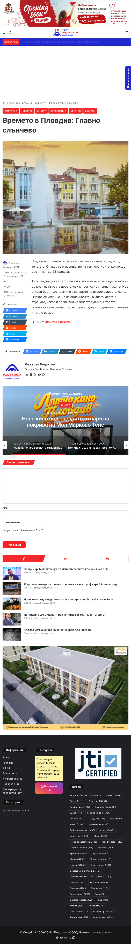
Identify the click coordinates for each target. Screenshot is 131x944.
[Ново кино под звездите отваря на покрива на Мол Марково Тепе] (12, 604)
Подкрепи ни (11, 784)
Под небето (99, 882)
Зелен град (79, 836)
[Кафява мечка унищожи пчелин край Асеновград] (12, 634)
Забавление (58, 111)
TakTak (7, 768)
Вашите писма (80, 807)
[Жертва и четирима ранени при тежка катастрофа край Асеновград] (12, 588)
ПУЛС (104, 876)
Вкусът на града (105, 807)
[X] (35, 375)
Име (5, 507)
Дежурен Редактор (40, 364)
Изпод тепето (112, 842)
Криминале (79, 853)
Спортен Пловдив (81, 900)
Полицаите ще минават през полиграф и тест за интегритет (65, 614)
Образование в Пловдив (85, 871)
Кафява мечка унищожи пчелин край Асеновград (57, 629)
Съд (103, 900)
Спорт (100, 894)
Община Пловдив (81, 876)
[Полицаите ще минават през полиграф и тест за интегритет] (12, 619)
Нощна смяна (100, 865)
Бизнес (113, 795)
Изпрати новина (12, 778)
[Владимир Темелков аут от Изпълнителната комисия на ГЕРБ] (12, 573)
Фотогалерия (79, 911)
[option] (51, 445)
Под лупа (77, 882)
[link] (58, 322)
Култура (100, 853)
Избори (100, 836)
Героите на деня (98, 812)
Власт (76, 812)
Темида (77, 905)
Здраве (106, 830)
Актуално (10, 111)
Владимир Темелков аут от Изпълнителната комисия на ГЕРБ (66, 569)
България (94, 404)
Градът (97, 818)
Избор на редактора (83, 842)
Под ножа (78, 888)
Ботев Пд (77, 801)
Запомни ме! (12, 522)
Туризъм (96, 905)
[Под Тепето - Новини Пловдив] (65, 32)
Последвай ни (50, 788)
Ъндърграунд (24, 102)
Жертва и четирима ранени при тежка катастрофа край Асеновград (70, 584)
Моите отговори (100, 859)
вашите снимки (103, 917)
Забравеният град (82, 830)
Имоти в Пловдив (81, 847)
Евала (116, 818)
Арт (96, 795)
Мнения (75, 111)
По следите (99, 888)
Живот (41, 111)
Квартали (106, 847)
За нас (6, 757)
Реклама (8, 762)
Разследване (80, 894)
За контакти (10, 773)
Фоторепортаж (103, 911)
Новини (90, 111)
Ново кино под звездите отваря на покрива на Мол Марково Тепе (59, 41)
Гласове (27, 111)
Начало (9, 102)
